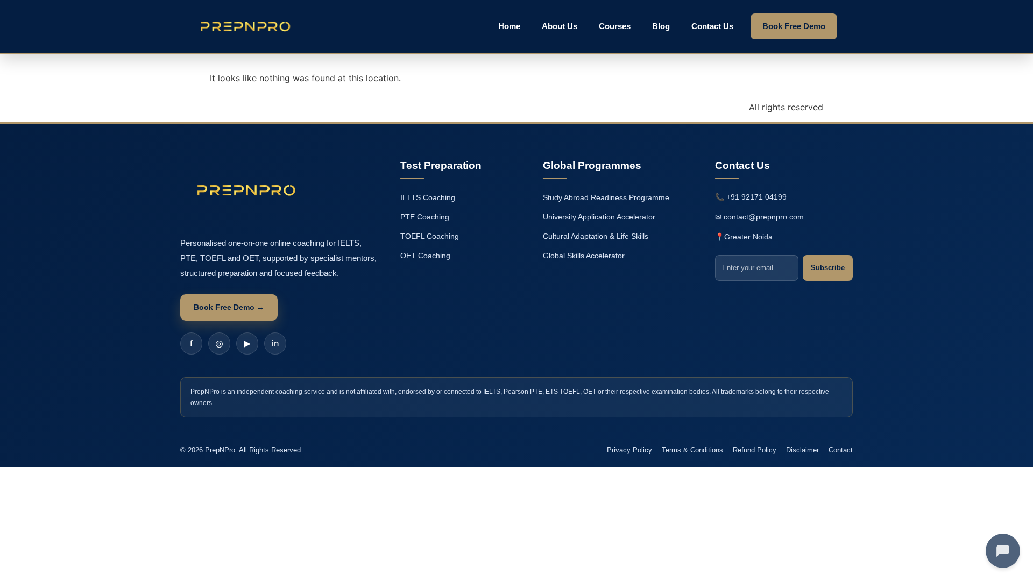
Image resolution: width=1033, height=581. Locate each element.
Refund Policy (754, 450)
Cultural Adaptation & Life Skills (595, 236)
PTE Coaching (424, 216)
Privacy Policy (629, 450)
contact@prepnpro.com (764, 216)
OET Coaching (425, 255)
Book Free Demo (793, 26)
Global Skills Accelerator (584, 255)
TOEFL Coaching (429, 236)
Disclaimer (802, 450)
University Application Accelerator (599, 216)
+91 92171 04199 (756, 197)
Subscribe (828, 268)
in (275, 343)
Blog (661, 26)
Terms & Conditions (692, 450)
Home (509, 26)
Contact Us (712, 26)
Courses (615, 26)
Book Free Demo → (229, 307)
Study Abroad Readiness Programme (606, 197)
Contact (841, 450)
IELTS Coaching (427, 197)
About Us (559, 26)
